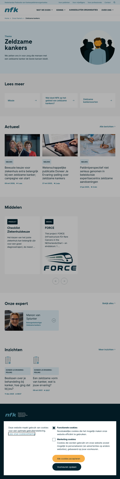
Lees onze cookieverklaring (21, 433)
